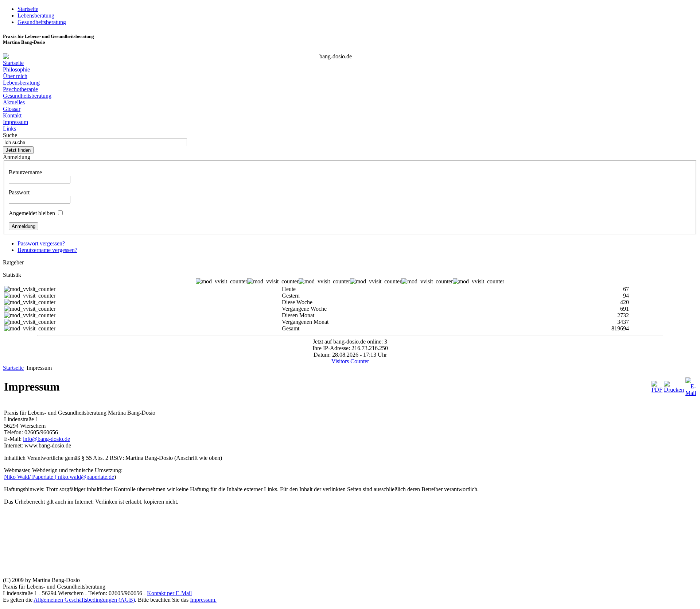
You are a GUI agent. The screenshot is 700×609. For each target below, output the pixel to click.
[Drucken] (674, 390)
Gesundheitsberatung (27, 96)
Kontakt (12, 115)
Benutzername (25, 172)
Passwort (19, 192)
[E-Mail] (690, 393)
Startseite (13, 63)
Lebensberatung (21, 82)
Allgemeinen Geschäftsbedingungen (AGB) (84, 600)
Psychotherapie (20, 89)
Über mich (15, 76)
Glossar (11, 109)
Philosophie (16, 69)
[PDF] (657, 390)
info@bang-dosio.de (46, 439)
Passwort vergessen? (41, 243)
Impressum (15, 122)
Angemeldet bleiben (32, 213)
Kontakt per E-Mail (169, 593)
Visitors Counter (350, 361)
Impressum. (203, 600)
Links (9, 128)
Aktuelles (14, 102)
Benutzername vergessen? (47, 250)
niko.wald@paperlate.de (86, 477)
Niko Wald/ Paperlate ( (31, 477)
